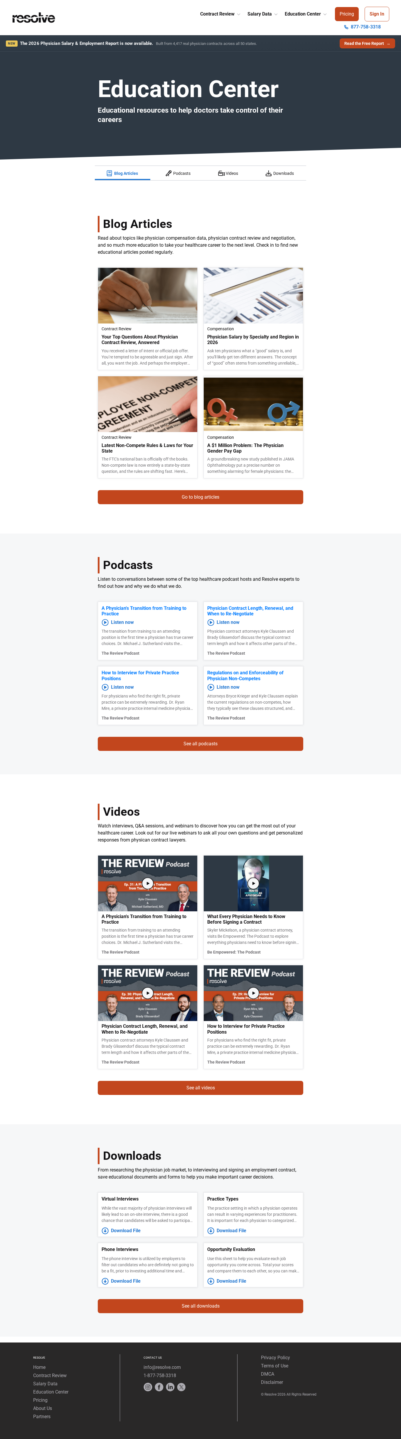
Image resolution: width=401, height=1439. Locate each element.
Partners (41, 1416)
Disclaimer (272, 1382)
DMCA (267, 1374)
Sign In (377, 14)
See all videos (200, 1088)
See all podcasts (200, 743)
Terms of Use (274, 1366)
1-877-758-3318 (160, 1375)
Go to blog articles (200, 497)
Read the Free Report (367, 43)
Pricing (347, 14)
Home (39, 1367)
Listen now (122, 622)
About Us (42, 1408)
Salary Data (260, 14)
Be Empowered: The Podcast (234, 952)
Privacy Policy (275, 1357)
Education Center (303, 14)
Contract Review (218, 14)
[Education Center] (324, 13)
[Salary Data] (275, 13)
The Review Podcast (120, 653)
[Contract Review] (238, 13)
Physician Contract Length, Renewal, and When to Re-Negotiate (250, 611)
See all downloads (201, 1306)
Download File (126, 1230)
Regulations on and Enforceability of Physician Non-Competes (245, 675)
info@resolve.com (162, 1367)
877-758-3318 (366, 27)
